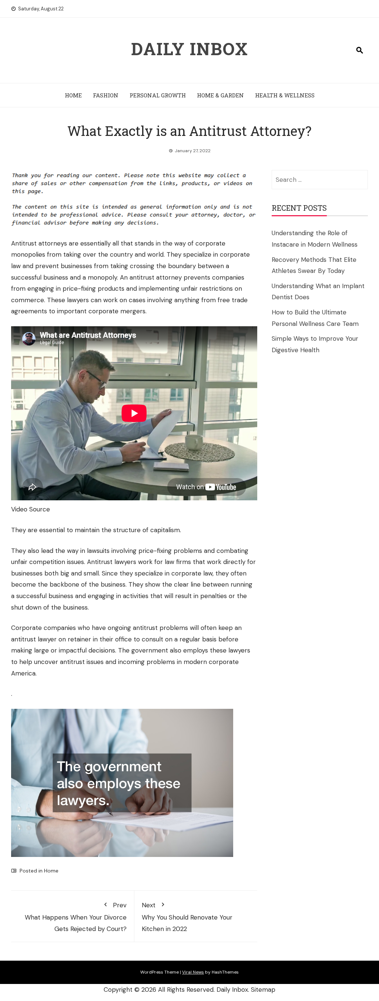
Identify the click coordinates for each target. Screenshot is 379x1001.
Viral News (193, 972)
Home (73, 95)
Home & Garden (220, 95)
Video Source (30, 509)
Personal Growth (158, 95)
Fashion (105, 95)
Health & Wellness (285, 95)
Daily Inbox (189, 48)
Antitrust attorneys (39, 243)
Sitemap (263, 989)
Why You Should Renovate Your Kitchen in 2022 (187, 916)
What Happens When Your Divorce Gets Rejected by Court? (76, 916)
